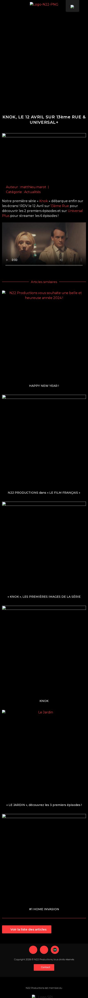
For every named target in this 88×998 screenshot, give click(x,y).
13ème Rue (60, 206)
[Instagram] (44, 950)
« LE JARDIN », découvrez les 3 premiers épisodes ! (44, 805)
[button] (84, 7)
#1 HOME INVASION (44, 909)
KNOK (44, 701)
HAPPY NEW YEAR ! (44, 386)
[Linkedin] (33, 950)
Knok (43, 201)
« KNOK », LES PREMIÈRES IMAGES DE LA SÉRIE (44, 597)
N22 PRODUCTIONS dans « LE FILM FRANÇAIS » (44, 492)
